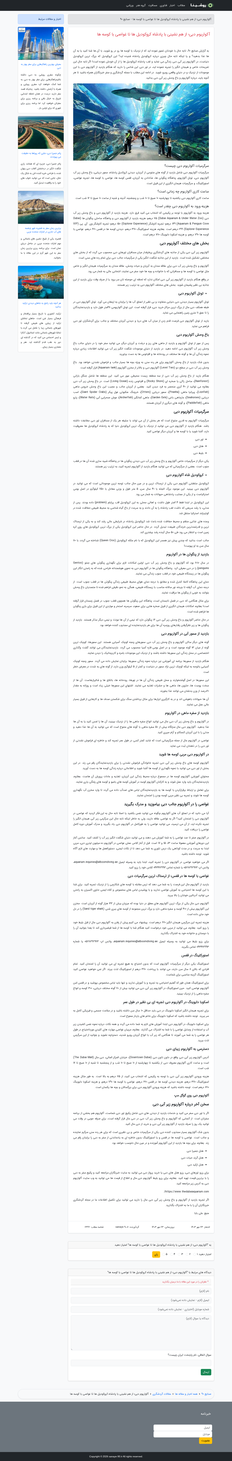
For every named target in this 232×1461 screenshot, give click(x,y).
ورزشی (129, 5)
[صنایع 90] (201, 5)
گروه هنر (141, 5)
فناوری (163, 5)
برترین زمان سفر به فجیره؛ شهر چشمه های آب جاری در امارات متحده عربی (43, 230)
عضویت (205, 1440)
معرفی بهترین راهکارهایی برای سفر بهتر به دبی (41, 66)
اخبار (172, 5)
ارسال (206, 1372)
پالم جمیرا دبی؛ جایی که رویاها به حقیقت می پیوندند (41, 155)
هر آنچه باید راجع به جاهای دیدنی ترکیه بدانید (42, 305)
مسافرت (152, 5)
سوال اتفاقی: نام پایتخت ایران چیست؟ (189, 1355)
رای (156, 1254)
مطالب (181, 5)
